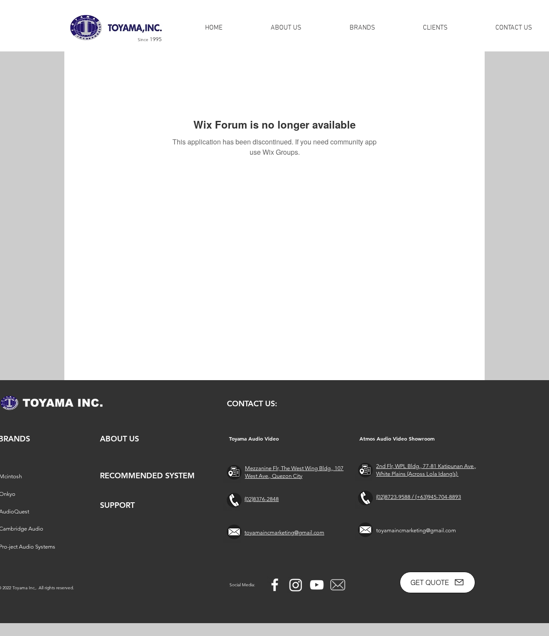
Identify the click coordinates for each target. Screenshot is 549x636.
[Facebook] (274, 584)
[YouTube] (316, 584)
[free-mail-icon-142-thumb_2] (337, 584)
